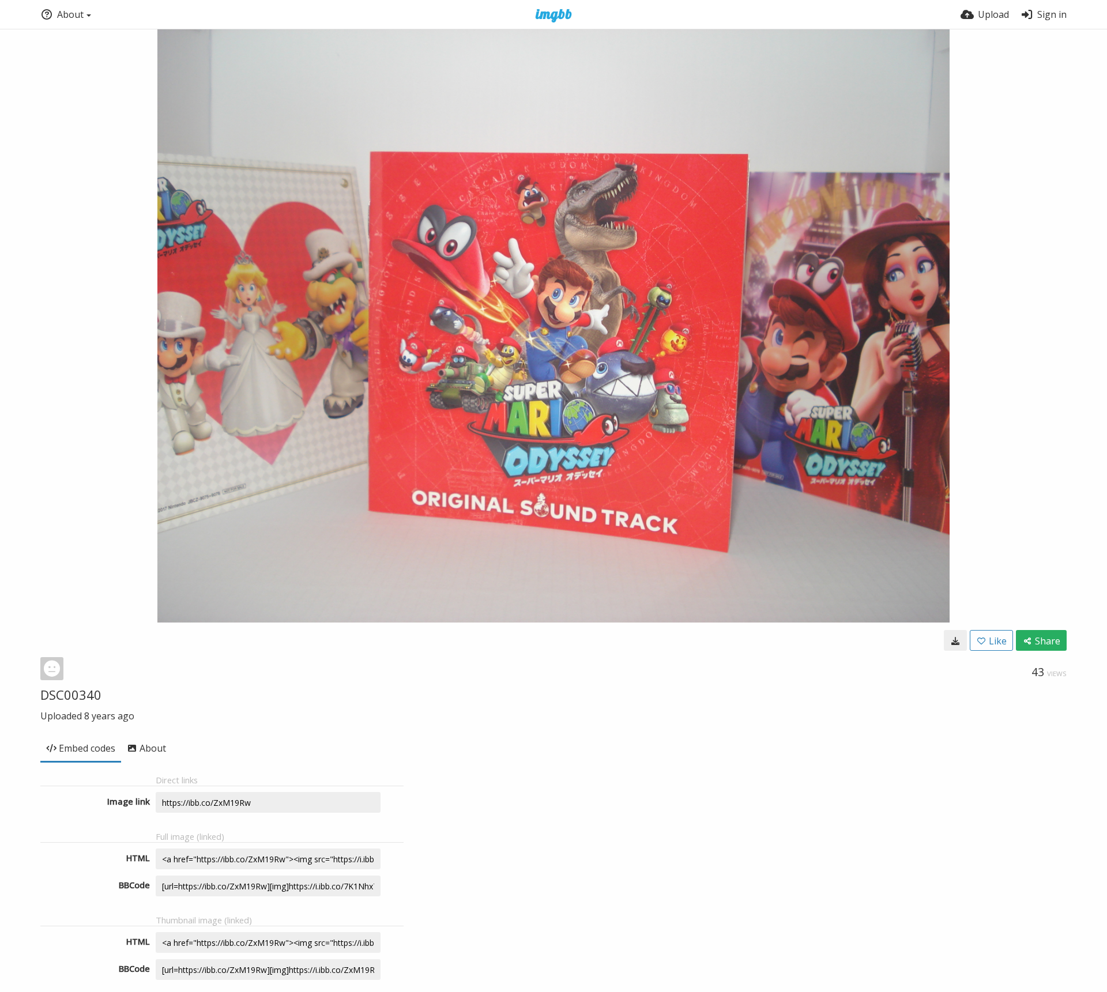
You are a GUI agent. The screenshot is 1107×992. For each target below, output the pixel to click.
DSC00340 (70, 694)
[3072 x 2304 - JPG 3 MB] (955, 640)
